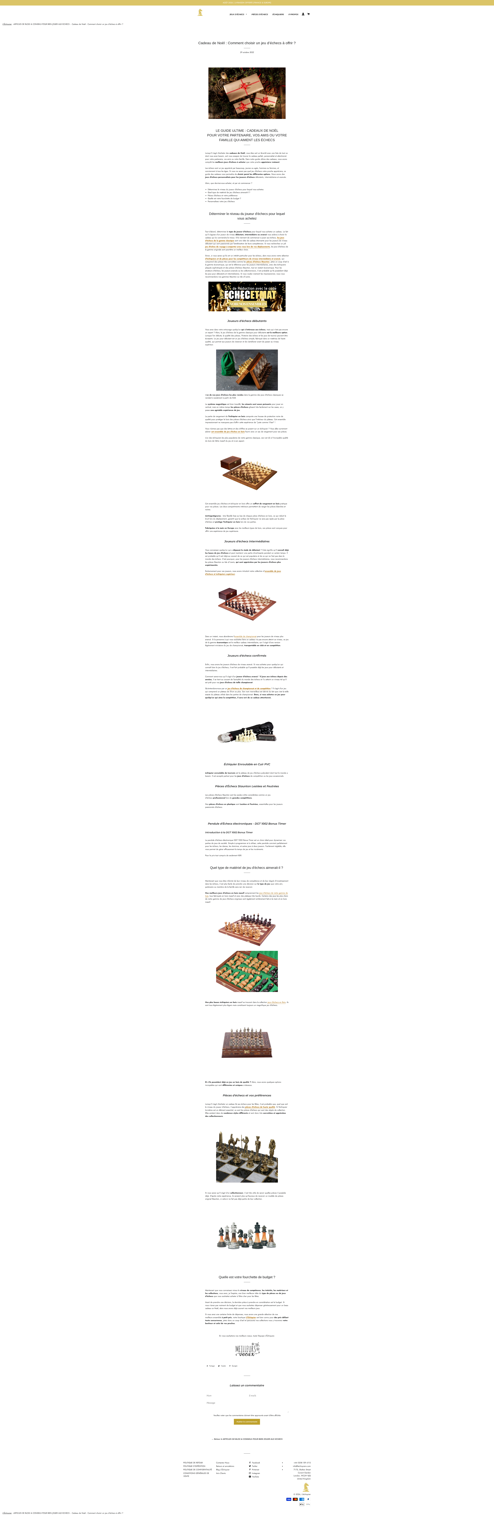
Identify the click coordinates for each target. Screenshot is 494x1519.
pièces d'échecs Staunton (258, 261)
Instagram (255, 1473)
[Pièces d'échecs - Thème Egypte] (247, 1182)
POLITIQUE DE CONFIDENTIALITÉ (197, 1469)
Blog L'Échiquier (223, 1469)
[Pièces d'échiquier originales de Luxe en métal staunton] (247, 1264)
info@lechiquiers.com (302, 1466)
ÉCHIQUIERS (278, 14)
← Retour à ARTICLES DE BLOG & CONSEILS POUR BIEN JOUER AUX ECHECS (247, 1439)
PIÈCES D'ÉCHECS (260, 14)
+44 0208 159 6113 (302, 1462)
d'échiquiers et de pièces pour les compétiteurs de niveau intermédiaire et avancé (242, 258)
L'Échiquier (7, 24)
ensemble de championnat (245, 636)
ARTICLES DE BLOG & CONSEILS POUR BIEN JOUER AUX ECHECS (41, 24)
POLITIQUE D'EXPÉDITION (194, 1466)
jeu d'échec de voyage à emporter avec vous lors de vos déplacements (237, 246)
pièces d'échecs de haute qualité (260, 1107)
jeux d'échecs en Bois (276, 1002)
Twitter (254, 1466)
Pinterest (255, 1469)
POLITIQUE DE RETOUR (193, 1462)
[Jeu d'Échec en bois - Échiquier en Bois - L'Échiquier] (247, 1071)
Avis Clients (221, 1473)
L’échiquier (306, 1494)
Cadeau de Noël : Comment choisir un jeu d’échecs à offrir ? (97, 24)
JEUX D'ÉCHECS (237, 14)
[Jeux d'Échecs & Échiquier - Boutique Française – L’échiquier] (247, 310)
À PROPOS (293, 14)
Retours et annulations (225, 1466)
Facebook (255, 1462)
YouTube (255, 1476)
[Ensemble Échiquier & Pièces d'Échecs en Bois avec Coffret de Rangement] (247, 622)
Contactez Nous (222, 1462)
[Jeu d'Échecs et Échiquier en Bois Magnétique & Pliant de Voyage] (247, 390)
